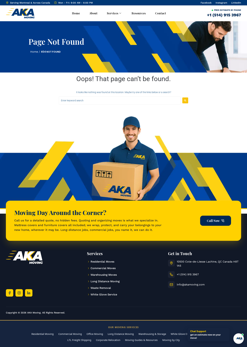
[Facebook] (9, 293)
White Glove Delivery (183, 334)
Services (112, 13)
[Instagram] (19, 293)
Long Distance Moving (121, 334)
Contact (160, 13)
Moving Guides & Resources (141, 340)
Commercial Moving (70, 334)
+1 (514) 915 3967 (224, 15)
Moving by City (171, 340)
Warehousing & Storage (152, 334)
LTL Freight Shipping (79, 340)
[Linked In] (28, 293)
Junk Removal (208, 334)
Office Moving (95, 334)
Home (76, 13)
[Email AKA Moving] (171, 284)
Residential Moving (42, 334)
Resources (139, 13)
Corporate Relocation (108, 340)
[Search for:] (120, 100)
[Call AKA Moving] (171, 274)
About (93, 13)
